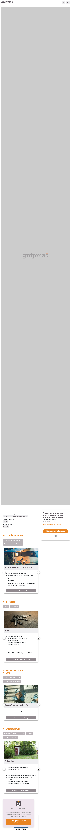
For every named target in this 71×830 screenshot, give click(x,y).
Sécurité (29, 733)
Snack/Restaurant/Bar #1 (12, 677)
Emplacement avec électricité (13, 540)
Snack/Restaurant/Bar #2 (12, 681)
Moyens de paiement (10, 737)
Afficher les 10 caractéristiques (21, 591)
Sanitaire (8, 733)
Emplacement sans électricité (13, 544)
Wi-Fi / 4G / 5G (19, 733)
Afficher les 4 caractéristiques (21, 718)
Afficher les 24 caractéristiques (21, 791)
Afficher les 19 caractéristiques (21, 659)
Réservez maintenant (56, 531)
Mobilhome (14, 607)
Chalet (6, 607)
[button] (4, 572)
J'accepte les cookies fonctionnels (18, 822)
